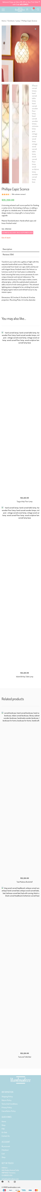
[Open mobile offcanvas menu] (3, 9)
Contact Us (6, 1136)
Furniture (11, 21)
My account (6, 1146)
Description (7, 249)
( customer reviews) (19, 194)
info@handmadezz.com (10, 1179)
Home (4, 21)
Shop (3, 1125)
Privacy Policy (7, 1107)
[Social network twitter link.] (9, 1181)
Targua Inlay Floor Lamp (24, 501)
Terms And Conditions (9, 1104)
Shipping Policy (7, 1096)
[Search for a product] (38, 9)
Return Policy (6, 1100)
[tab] (20, 249)
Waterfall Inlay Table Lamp (24, 676)
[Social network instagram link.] (15, 1181)
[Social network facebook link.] (2, 1181)
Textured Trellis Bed (24, 1057)
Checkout (5, 1150)
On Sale (4, 1132)
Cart (3, 1154)
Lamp (18, 21)
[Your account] (27, 9)
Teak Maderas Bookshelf (25, 882)
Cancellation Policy (9, 1111)
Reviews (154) (8, 254)
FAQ (3, 1129)
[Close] (39, 1)
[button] (36, 29)
